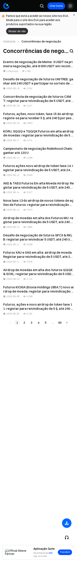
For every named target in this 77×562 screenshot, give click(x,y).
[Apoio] (66, 537)
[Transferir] (66, 523)
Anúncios (9, 41)
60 (59, 322)
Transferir (65, 552)
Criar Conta (56, 5)
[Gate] (6, 6)
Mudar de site (17, 31)
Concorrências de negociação (41, 41)
